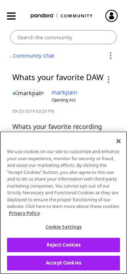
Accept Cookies (63, 263)
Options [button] (110, 56)
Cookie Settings (64, 227)
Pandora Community (61, 16)
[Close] (118, 141)
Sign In (115, 16)
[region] (63, 202)
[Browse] (15, 16)
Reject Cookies (64, 245)
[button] (108, 79)
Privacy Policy (24, 213)
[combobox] (63, 37)
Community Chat (33, 55)
